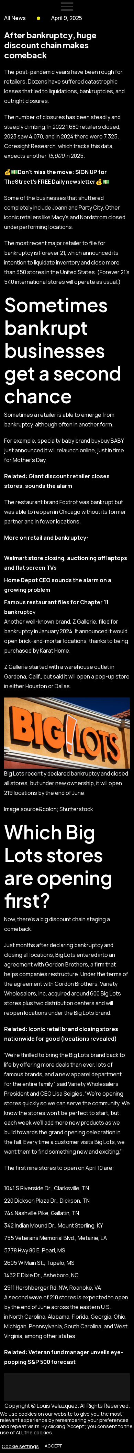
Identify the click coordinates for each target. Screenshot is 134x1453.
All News (15, 18)
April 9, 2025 (66, 18)
